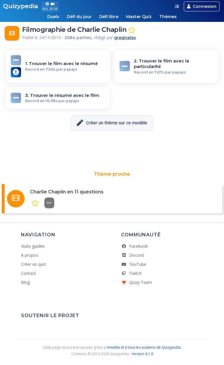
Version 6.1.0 (142, 353)
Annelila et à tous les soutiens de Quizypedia (144, 347)
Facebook (138, 246)
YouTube (137, 264)
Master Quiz (139, 16)
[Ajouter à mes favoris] (131, 30)
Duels (53, 16)
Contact (28, 273)
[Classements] (177, 6)
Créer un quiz (33, 264)
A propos (29, 255)
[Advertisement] (112, 150)
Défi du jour (79, 16)
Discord (136, 255)
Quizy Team (140, 282)
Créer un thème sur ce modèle (116, 122)
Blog (25, 282)
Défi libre (108, 16)
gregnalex (125, 37)
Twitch (135, 273)
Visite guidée (33, 246)
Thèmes (168, 16)
